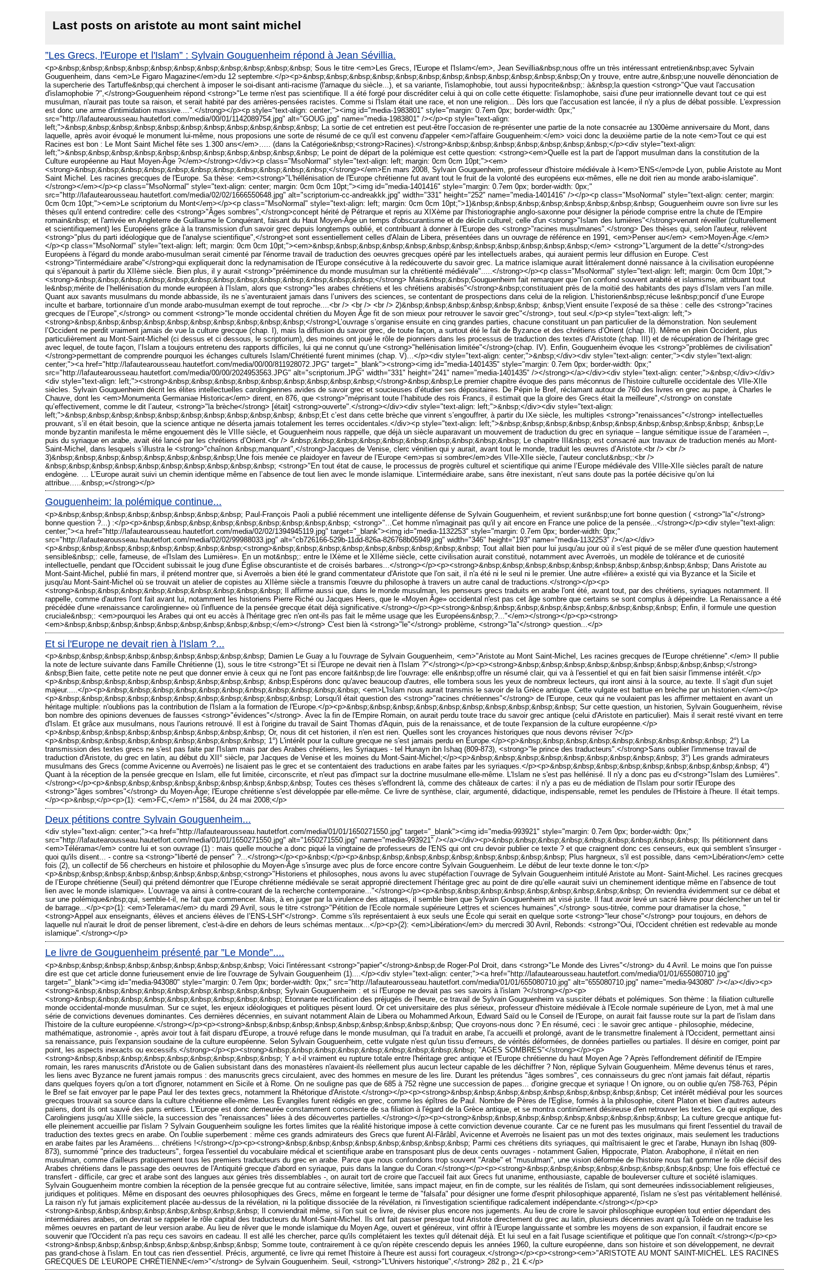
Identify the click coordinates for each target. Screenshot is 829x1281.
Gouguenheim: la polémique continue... (133, 501)
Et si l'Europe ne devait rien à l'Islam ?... (134, 644)
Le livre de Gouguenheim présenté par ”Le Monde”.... (164, 952)
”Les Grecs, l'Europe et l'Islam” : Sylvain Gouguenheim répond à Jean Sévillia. (220, 55)
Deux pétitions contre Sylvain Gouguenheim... (148, 819)
